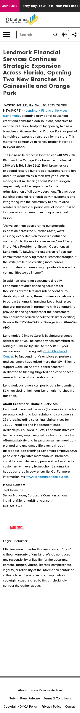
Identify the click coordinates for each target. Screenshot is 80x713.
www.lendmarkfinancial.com (47, 477)
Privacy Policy (51, 706)
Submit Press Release (24, 698)
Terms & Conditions (57, 698)
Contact (71, 706)
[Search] (55, 34)
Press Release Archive (46, 690)
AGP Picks (9, 6)
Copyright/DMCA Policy (21, 706)
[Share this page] (74, 34)
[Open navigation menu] (6, 34)
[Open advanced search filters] (64, 34)
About (22, 690)
